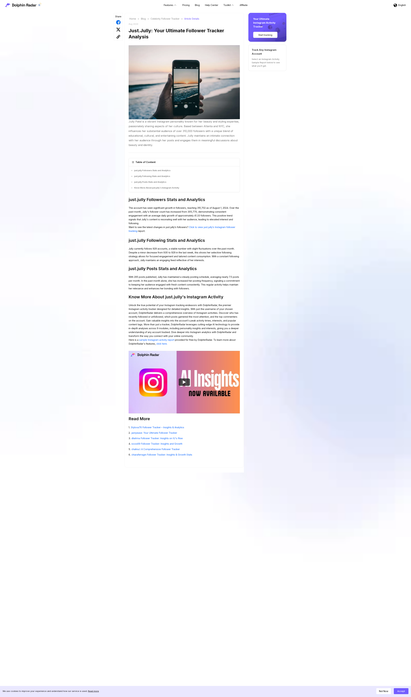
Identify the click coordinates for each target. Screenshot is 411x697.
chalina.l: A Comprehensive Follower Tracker (155, 449)
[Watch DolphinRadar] (184, 382)
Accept (401, 691)
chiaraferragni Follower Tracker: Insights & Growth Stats (161, 454)
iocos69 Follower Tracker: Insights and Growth (156, 443)
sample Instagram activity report (157, 339)
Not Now (383, 691)
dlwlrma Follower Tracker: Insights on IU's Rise (157, 438)
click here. (161, 343)
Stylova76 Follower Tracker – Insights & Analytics (157, 427)
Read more (93, 691)
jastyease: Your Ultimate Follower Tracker (154, 432)
